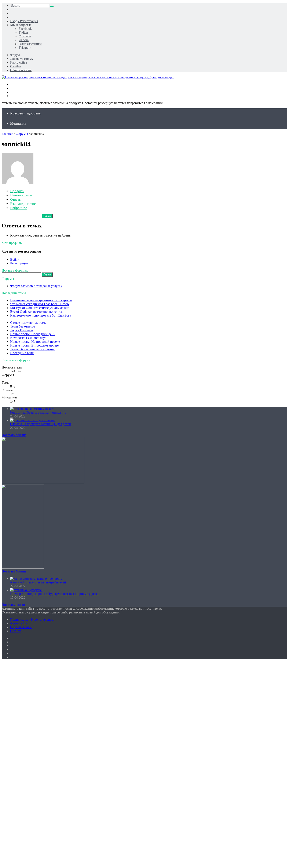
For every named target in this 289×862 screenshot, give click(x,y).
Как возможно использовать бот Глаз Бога (40, 315)
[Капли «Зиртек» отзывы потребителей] (36, 578)
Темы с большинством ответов (32, 349)
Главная (7, 134)
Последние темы (22, 353)
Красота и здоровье (25, 113)
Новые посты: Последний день (32, 334)
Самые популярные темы (28, 322)
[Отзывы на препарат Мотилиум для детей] (32, 420)
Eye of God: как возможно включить (36, 311)
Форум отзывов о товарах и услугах (36, 286)
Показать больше (14, 435)
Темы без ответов (22, 326)
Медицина (18, 123)
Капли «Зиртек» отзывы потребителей (38, 582)
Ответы (15, 199)
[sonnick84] (17, 183)
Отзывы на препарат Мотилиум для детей (40, 424)
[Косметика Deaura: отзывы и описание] (32, 409)
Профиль (17, 191)
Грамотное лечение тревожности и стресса (41, 300)
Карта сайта (18, 62)
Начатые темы (21, 195)
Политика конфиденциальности (33, 619)
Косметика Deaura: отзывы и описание (38, 412)
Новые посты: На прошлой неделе (35, 341)
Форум (15, 55)
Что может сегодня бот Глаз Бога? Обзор (39, 304)
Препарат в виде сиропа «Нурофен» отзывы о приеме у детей (54, 594)
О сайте (15, 66)
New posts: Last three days (28, 338)
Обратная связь (21, 70)
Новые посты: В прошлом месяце (34, 345)
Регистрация (19, 263)
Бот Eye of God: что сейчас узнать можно (39, 308)
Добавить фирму (21, 58)
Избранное (18, 208)
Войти (14, 259)
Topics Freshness (21, 330)
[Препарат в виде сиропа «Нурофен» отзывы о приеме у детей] (26, 590)
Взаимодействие (23, 204)
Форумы (22, 134)
